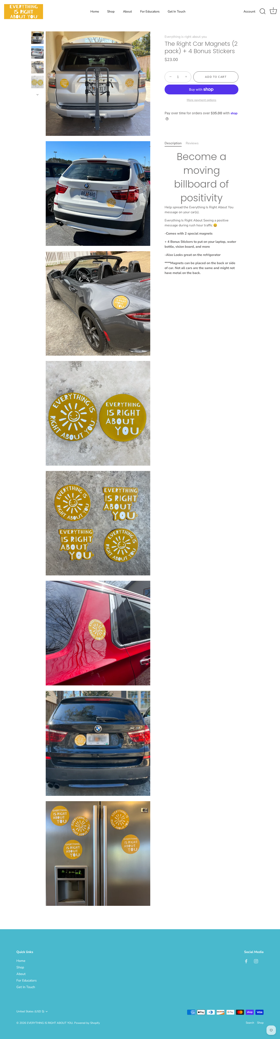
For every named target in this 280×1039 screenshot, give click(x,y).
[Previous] (37, 27)
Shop (111, 11)
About (127, 11)
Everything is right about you (186, 36)
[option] (37, 38)
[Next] (37, 94)
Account (249, 11)
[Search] (262, 11)
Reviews (192, 143)
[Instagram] (256, 961)
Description (173, 143)
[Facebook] (246, 961)
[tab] (175, 143)
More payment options (201, 100)
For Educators (149, 11)
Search (250, 1023)
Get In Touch (177, 11)
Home (94, 11)
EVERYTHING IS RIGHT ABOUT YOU (50, 1023)
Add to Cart (216, 77)
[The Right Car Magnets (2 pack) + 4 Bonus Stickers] (37, 37)
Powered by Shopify (87, 1023)
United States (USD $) (30, 1011)
